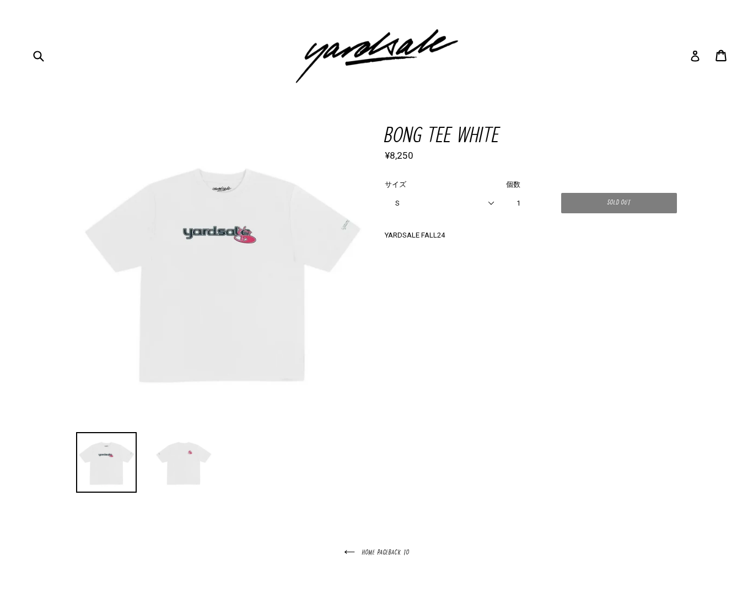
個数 (513, 184)
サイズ (395, 184)
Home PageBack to (385, 552)
